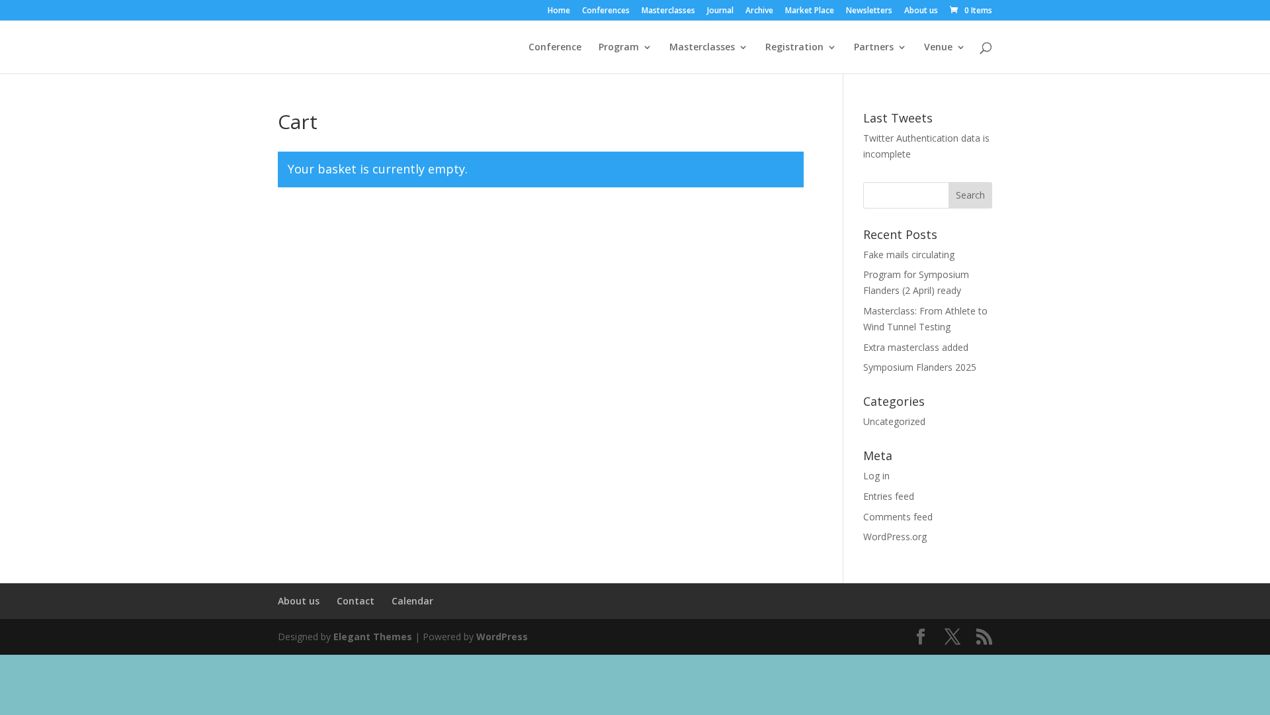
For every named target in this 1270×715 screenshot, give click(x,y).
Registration (794, 47)
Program (619, 47)
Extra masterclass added (915, 347)
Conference (555, 47)
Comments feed (898, 516)
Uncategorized (894, 421)
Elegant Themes (372, 636)
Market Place (809, 11)
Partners (874, 47)
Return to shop (340, 227)
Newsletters (869, 11)
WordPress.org (895, 536)
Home (559, 11)
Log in (876, 475)
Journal (720, 11)
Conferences (606, 11)
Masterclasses (668, 11)
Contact (355, 601)
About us (921, 11)
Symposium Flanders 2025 (919, 367)
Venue (938, 47)
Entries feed (888, 496)
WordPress (502, 636)
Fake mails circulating (908, 254)
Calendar (412, 601)
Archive (759, 11)
